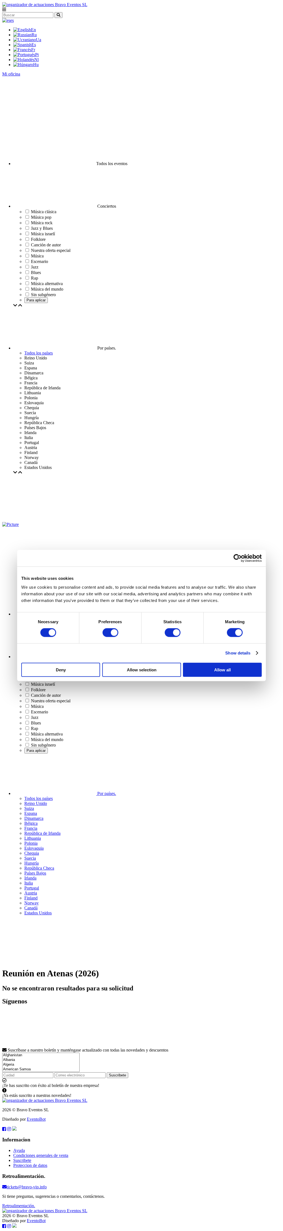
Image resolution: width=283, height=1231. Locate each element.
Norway (31, 903)
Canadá (31, 908)
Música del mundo (47, 739)
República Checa (39, 868)
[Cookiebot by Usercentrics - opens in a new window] (237, 558)
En (33, 29)
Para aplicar (36, 300)
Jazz (34, 717)
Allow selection (141, 669)
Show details (237, 653)
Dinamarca (33, 818)
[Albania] (40, 1060)
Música (37, 706)
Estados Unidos (38, 913)
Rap (34, 728)
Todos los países (38, 353)
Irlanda (30, 878)
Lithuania (32, 838)
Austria (30, 893)
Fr (33, 49)
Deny (61, 669)
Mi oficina (11, 74)
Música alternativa (47, 734)
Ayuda (19, 1150)
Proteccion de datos (30, 1165)
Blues (36, 723)
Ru (34, 34)
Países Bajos (35, 873)
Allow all (222, 669)
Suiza (29, 808)
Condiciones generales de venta (40, 1155)
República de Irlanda (42, 833)
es (12, 20)
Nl (36, 59)
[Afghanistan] (40, 1055)
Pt (37, 54)
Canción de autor (46, 695)
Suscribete (117, 1075)
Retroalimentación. (18, 1205)
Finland (31, 898)
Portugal (31, 888)
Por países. (106, 793)
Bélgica (31, 823)
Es (34, 44)
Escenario (39, 712)
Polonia (31, 843)
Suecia (30, 858)
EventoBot (36, 1119)
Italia (28, 883)
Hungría (31, 863)
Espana (30, 813)
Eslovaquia (34, 848)
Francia (30, 828)
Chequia (31, 853)
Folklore (38, 689)
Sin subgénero (43, 745)
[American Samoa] (40, 1069)
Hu (36, 64)
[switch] (110, 632)
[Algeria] (40, 1064)
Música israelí (43, 684)
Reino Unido (35, 803)
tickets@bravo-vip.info (27, 1187)
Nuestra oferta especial (50, 700)
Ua (38, 39)
